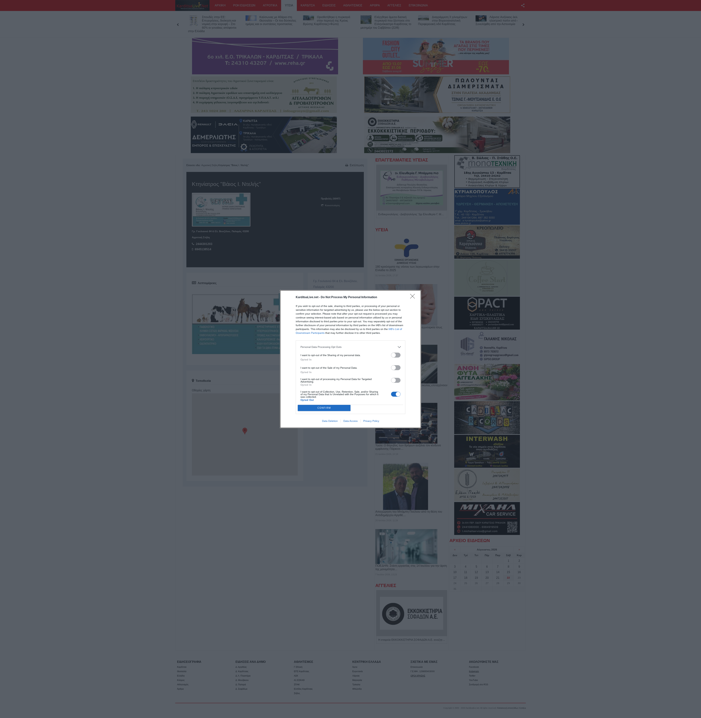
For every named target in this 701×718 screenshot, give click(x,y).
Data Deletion (330, 420)
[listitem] (350, 347)
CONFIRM (324, 408)
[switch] (396, 355)
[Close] (413, 297)
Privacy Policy (371, 420)
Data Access (350, 420)
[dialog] (350, 359)
